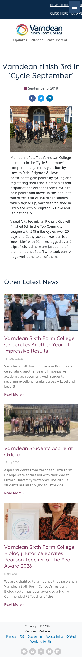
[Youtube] (32, 651)
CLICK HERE (58, 13)
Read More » (14, 394)
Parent (61, 40)
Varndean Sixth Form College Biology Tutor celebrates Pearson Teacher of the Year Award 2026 (39, 556)
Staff (50, 40)
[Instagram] (41, 651)
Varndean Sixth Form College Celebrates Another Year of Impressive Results (39, 344)
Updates (20, 40)
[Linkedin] (57, 651)
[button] (32, 98)
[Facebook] (24, 651)
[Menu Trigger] (74, 7)
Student (36, 40)
